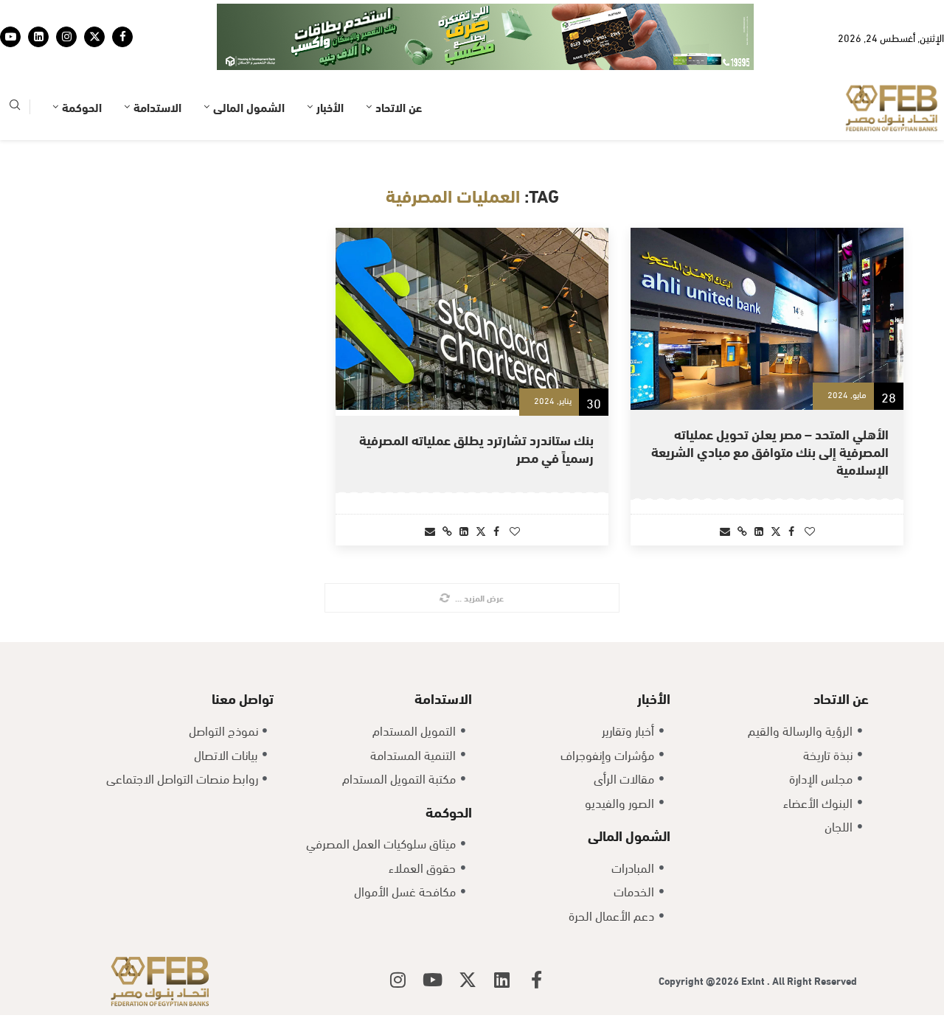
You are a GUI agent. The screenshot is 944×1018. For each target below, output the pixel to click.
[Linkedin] (38, 37)
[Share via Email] (725, 530)
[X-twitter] (468, 980)
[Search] (14, 107)
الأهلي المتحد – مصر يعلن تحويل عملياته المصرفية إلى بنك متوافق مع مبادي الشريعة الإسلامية (770, 451)
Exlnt (754, 980)
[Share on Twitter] (776, 530)
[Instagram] (66, 37)
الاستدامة (157, 106)
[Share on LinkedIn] (758, 530)
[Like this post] (810, 530)
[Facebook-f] (537, 980)
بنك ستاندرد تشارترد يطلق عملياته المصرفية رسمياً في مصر (476, 448)
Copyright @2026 (700, 980)
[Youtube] (10, 37)
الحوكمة (82, 106)
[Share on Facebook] (791, 530)
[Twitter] (94, 37)
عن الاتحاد (398, 106)
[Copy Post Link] (742, 530)
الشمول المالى (249, 106)
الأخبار (330, 106)
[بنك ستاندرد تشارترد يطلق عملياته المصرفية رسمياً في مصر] (472, 319)
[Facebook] (122, 37)
